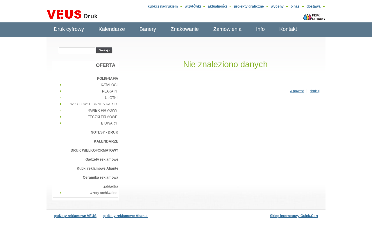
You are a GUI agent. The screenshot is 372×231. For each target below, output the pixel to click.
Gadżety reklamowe (101, 159)
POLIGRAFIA (107, 79)
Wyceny (277, 6)
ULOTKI (111, 98)
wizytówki (193, 6)
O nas (295, 6)
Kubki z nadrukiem (163, 6)
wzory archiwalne (103, 193)
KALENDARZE (106, 141)
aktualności (217, 6)
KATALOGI (109, 85)
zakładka (110, 186)
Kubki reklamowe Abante (97, 168)
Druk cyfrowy (69, 29)
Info (260, 29)
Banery (148, 29)
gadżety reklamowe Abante (125, 216)
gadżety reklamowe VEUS (75, 216)
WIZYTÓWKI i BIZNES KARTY (93, 104)
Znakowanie (185, 29)
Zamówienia (227, 29)
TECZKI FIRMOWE (102, 117)
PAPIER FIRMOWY (102, 111)
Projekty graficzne (249, 6)
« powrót (297, 91)
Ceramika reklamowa (100, 177)
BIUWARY (109, 123)
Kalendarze (112, 29)
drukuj (315, 91)
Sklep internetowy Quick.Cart (294, 216)
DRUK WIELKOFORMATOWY (94, 150)
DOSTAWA (314, 6)
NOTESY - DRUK (104, 132)
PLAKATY (109, 91)
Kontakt (288, 29)
